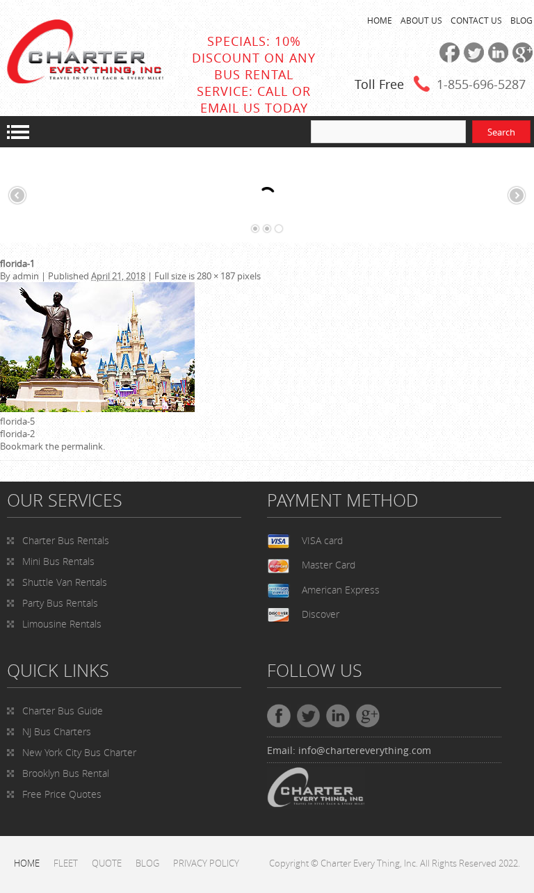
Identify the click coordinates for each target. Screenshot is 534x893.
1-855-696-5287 (481, 84)
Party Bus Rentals (60, 602)
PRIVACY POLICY (206, 863)
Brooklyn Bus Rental (65, 773)
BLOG (521, 20)
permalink (82, 446)
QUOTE (107, 863)
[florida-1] (97, 408)
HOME (379, 20)
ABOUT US (421, 20)
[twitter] (472, 59)
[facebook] (447, 59)
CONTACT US (476, 20)
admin (26, 276)
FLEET (66, 863)
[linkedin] (496, 59)
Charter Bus (62, 710)
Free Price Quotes (62, 794)
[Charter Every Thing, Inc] (85, 80)
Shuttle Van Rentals (64, 582)
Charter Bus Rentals (65, 540)
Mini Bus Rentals (58, 561)
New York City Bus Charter (79, 752)
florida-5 (17, 421)
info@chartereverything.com (364, 750)
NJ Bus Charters (56, 731)
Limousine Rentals (62, 623)
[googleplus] (520, 59)
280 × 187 (216, 276)
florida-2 (17, 433)
